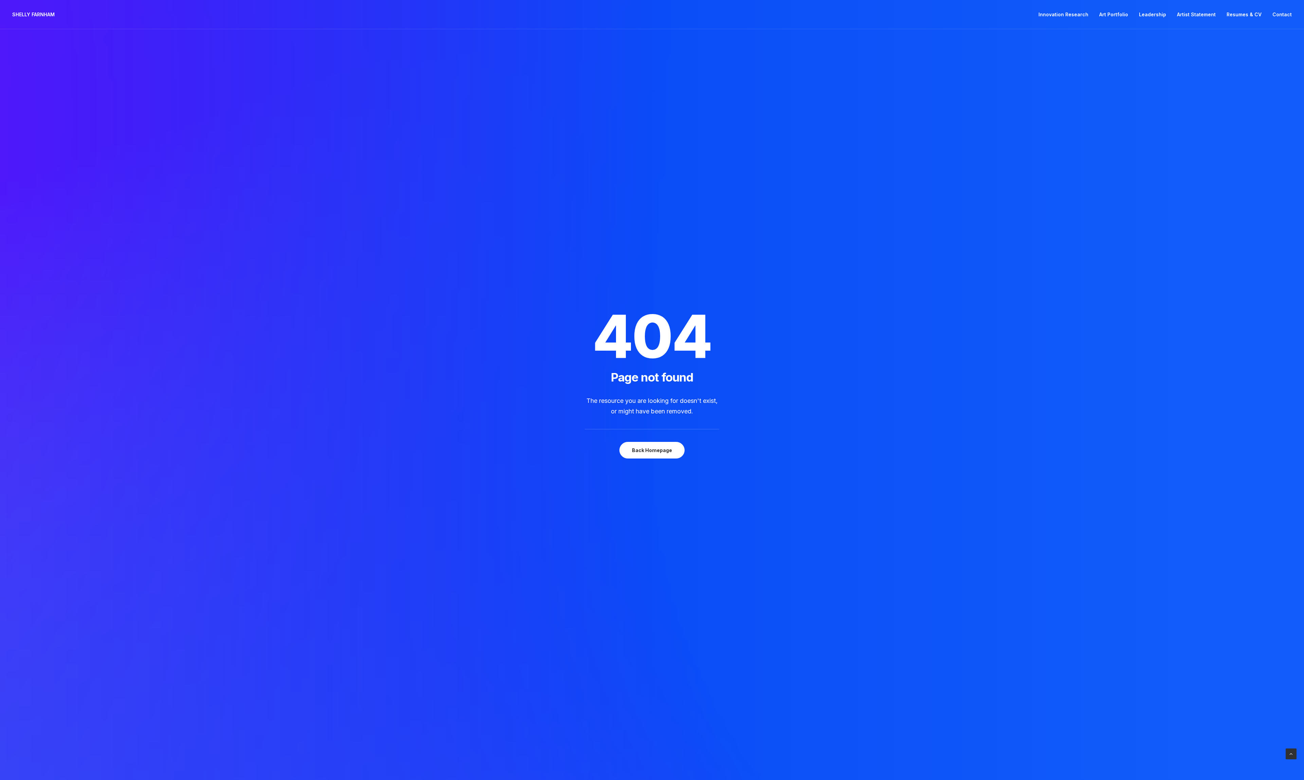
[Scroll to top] (1291, 753)
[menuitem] (1065, 14)
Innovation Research (1063, 14)
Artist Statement (1196, 14)
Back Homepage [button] (652, 450)
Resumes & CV (1244, 14)
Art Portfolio (1113, 14)
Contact (1282, 14)
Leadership (1152, 14)
